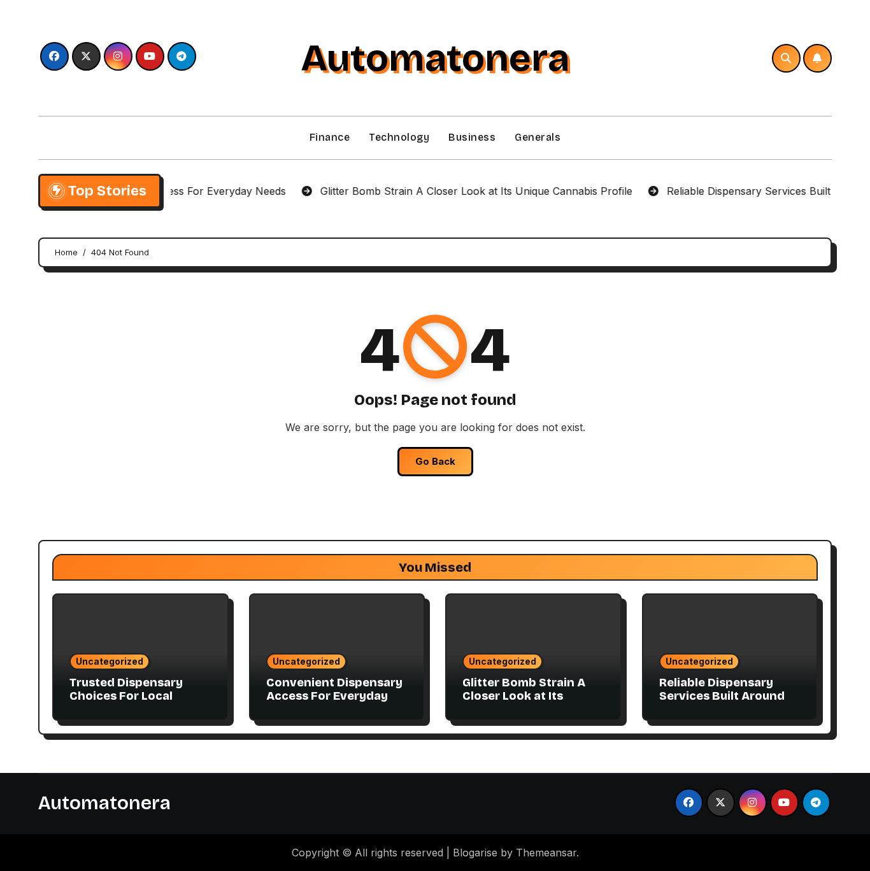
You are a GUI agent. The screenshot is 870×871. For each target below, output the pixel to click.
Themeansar (546, 852)
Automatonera (435, 58)
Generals (537, 137)
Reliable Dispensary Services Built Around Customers (722, 696)
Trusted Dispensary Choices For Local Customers (126, 696)
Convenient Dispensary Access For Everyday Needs (334, 696)
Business (472, 137)
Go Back (435, 461)
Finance (330, 137)
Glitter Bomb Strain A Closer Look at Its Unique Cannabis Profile (532, 696)
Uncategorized (109, 661)
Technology (399, 137)
